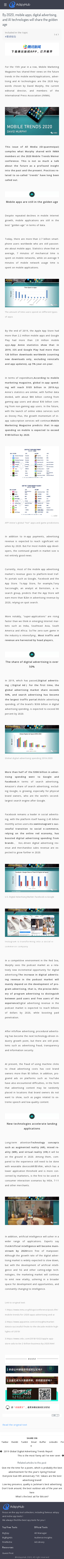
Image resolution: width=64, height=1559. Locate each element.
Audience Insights (43, 1537)
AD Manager (40, 1533)
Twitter (5, 1442)
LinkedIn (53, 1442)
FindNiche (7, 1542)
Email (34, 1442)
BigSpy (5, 1533)
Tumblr (24, 1442)
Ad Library (39, 1542)
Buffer (43, 1442)
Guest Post (7, 1553)
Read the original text (14, 1424)
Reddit (14, 1442)
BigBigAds (7, 1537)
